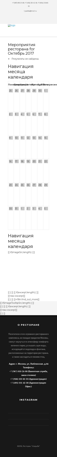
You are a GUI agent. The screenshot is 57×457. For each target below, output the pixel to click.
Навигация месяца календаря (21, 72)
